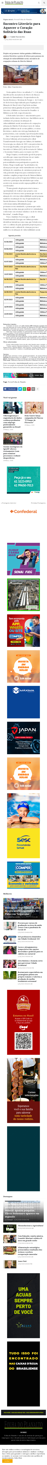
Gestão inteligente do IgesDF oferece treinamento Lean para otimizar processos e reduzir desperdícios (12, 452)
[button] (2, 3)
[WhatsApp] (24, 389)
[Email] (33, 389)
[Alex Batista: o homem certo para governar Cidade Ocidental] (9, 964)
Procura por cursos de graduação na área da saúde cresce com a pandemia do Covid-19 (30, 926)
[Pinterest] (29, 389)
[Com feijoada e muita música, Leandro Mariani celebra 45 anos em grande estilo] (9, 1239)
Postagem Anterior (9, 503)
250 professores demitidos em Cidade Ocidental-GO (29, 938)
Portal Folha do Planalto (23, 19)
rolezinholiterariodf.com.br (25, 363)
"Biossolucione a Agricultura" (31, 1225)
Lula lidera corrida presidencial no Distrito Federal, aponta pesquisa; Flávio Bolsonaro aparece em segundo (22, 1210)
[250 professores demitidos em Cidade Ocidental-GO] (9, 940)
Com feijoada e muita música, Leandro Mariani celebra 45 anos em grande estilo (30, 1238)
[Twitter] (20, 389)
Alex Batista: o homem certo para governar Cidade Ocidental (30, 963)
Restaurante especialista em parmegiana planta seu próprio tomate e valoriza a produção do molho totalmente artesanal (30, 976)
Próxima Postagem (38, 503)
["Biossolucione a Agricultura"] (9, 1228)
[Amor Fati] (9, 1264)
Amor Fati (22, 1261)
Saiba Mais (18, 1458)
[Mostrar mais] (37, 389)
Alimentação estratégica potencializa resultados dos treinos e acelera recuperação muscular (30, 1250)
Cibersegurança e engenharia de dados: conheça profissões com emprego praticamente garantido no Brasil (12, 421)
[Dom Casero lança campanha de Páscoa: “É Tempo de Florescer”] (34, 408)
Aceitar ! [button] (7, 1461)
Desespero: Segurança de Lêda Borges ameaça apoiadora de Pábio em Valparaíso (23, 910)
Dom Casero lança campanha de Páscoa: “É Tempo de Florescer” (34, 419)
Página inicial (8, 19)
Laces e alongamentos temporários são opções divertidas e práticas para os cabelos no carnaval (30, 950)
